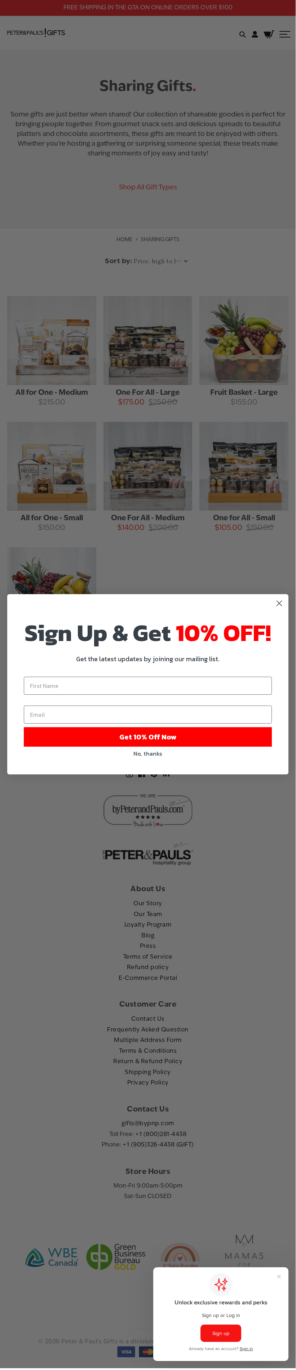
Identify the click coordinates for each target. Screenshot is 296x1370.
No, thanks (147, 753)
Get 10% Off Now (148, 737)
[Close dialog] (279, 603)
